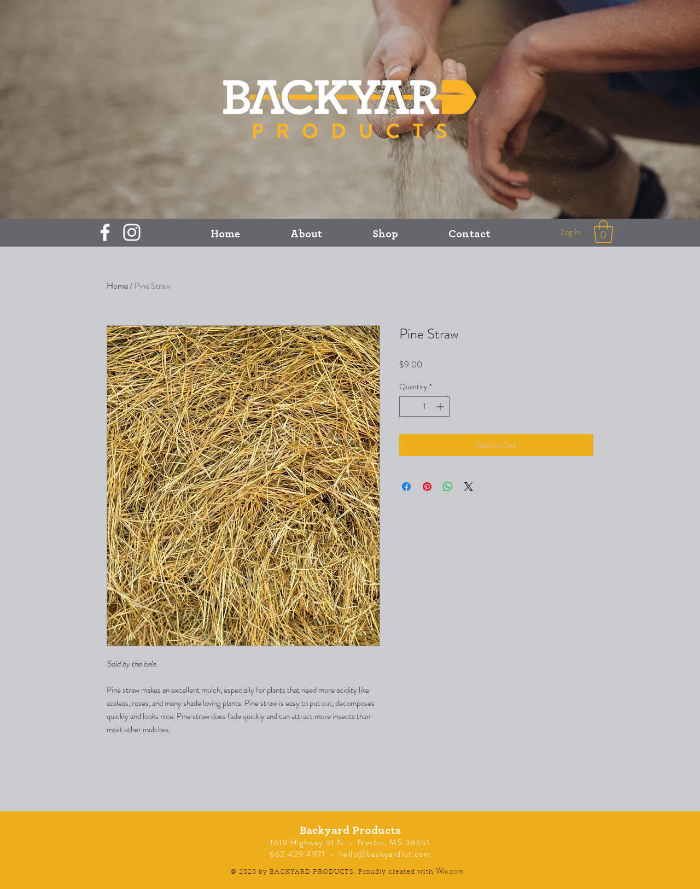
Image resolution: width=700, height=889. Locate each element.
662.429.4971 (297, 854)
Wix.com (449, 871)
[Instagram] (131, 232)
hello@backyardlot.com (385, 854)
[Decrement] (408, 406)
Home (117, 285)
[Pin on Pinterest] (427, 486)
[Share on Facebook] (406, 486)
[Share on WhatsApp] (447, 486)
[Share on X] (468, 486)
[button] (603, 231)
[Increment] (441, 406)
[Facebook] (105, 232)
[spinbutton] (424, 406)
